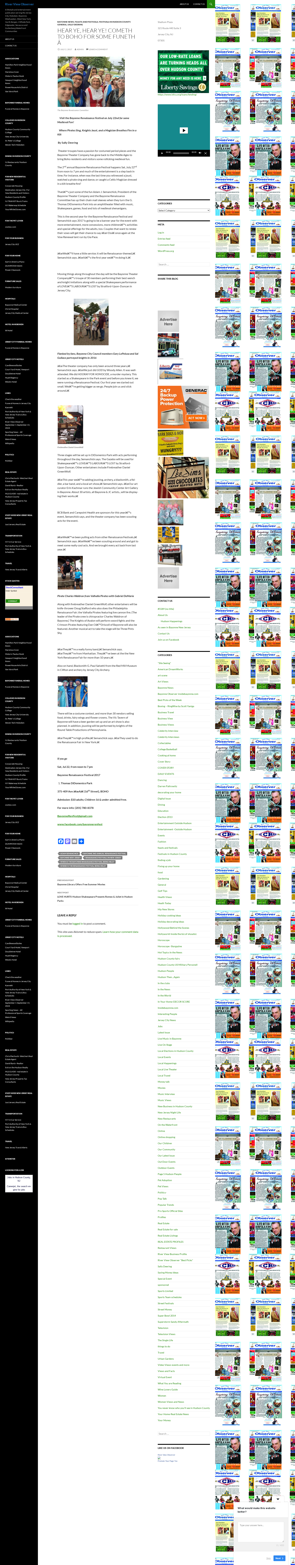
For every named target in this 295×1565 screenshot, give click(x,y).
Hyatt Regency (11, 377)
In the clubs (164, 983)
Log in (161, 232)
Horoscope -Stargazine (170, 946)
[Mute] (200, 153)
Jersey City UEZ (12, 244)
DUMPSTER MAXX (13, 266)
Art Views (163, 681)
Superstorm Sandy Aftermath (173, 1321)
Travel (161, 1352)
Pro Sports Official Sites (170, 1210)
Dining (161, 804)
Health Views (165, 897)
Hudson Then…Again (169, 977)
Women (162, 1395)
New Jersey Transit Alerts (16, 569)
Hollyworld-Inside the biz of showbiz (177, 933)
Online (161, 1130)
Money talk (164, 1081)
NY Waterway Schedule (15, 205)
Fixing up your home (168, 866)
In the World (164, 995)
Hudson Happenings (171, 621)
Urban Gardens (166, 1358)
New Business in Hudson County (175, 1106)
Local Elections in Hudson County (175, 1050)
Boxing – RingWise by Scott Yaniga (176, 706)
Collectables (164, 743)
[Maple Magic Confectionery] (170, 512)
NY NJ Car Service (13, 542)
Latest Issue (164, 1032)
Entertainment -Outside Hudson (175, 829)
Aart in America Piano (14, 261)
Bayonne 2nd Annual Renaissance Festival (104, 853)
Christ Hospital (11, 309)
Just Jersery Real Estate (15, 524)
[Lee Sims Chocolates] (183, 477)
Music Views (164, 1100)
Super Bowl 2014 (167, 1315)
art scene (162, 675)
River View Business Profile (172, 1254)
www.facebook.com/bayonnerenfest (79, 824)
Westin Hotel (11, 381)
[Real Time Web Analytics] (12, 619)
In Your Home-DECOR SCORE (174, 1001)
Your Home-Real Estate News (173, 1414)
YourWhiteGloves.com (15, 209)
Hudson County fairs (169, 958)
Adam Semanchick (69, 853)
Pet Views (163, 1186)
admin (80, 49)
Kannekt (9, 407)
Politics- (162, 1192)
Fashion (162, 841)
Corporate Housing (13, 186)
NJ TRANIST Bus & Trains (16, 201)
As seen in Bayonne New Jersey (174, 627)
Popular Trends (166, 1204)
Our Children (165, 1143)
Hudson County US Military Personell (178, 964)
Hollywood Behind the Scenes (173, 927)
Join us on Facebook (168, 639)
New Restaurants (167, 1118)
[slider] (181, 153)
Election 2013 (165, 817)
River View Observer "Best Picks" (175, 1260)
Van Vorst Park (11, 91)
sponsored (163, 1284)
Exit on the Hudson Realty (16, 489)
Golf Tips (162, 890)
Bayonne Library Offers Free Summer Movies (81, 882)
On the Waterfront (167, 1124)
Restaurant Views (167, 1247)
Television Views (166, 1334)
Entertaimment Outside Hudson (175, 823)
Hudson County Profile (15, 197)
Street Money (165, 1309)
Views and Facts (166, 1371)
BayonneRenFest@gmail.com (74, 816)
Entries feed (164, 238)
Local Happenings (167, 1063)
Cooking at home (167, 755)
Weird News (10, 439)
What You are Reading (169, 1383)
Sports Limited (165, 1291)
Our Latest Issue (166, 1155)
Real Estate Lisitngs (168, 1235)
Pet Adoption (165, 1180)
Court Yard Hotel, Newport (17, 369)
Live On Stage (165, 1044)
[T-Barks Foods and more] (170, 442)
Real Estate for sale (168, 1229)
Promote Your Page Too (167, 1461)
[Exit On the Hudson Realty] (168, 345)
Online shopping (166, 1137)
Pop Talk (162, 1198)
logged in (77, 923)
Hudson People (166, 970)
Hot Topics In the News (170, 952)
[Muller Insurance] (168, 534)
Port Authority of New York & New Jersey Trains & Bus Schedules (18, 414)
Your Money (164, 1420)
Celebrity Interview (168, 730)
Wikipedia (9, 443)
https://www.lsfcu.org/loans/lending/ (177, 94)
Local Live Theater (167, 1069)
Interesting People (167, 1013)
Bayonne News (65, 22)
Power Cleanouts (12, 270)
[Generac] (183, 406)
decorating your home (169, 792)
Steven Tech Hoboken (14, 144)
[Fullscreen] (205, 153)
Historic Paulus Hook (14, 76)
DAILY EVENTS (166, 773)
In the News (164, 989)
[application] (184, 130)
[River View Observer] (159, 1457)
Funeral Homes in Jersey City (18, 403)
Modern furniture (13, 287)
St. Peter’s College (13, 140)
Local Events (164, 1057)
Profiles (162, 1217)
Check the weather (13, 399)
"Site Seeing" (164, 663)
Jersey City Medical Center (17, 313)
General (62, 24)
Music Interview (166, 1094)
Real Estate (163, 1223)
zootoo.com (10, 227)
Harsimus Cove (12, 72)
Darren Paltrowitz (167, 786)
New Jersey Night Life (169, 1112)
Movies (161, 1087)
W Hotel (8, 330)
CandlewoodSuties (13, 365)
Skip (268, 1558)
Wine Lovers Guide (168, 1389)
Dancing (162, 780)
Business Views (166, 724)
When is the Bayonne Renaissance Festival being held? (87, 862)
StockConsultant (14, 587)
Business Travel (166, 712)
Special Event (165, 1278)
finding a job (164, 860)
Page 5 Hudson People (169, 1174)
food (160, 872)
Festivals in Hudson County (114, 22)
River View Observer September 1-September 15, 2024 (17, 424)
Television (163, 1327)
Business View (165, 718)
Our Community (166, 1149)
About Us (184, 4)
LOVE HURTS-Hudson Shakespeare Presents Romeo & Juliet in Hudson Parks (95, 896)
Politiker (9, 460)
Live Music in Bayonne (169, 1038)
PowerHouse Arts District (16, 87)
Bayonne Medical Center (16, 305)
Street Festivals (166, 1303)
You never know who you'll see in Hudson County (184, 1407)
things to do (164, 1346)
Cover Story (164, 761)
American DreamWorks (170, 669)
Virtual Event (165, 1377)
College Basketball (167, 749)
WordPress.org (166, 250)
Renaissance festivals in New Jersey (103, 858)
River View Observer (19, 4)
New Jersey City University (17, 136)
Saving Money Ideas (168, 1272)
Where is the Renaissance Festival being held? (83, 866)
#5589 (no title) (166, 608)
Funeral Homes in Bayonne (17, 109)
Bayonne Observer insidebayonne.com (178, 693)
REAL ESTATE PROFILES (170, 1241)
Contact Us (199, 4)
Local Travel (164, 1075)
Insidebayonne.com (168, 1007)
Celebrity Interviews (168, 736)
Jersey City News (167, 1020)
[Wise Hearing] (170, 554)
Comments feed (166, 244)
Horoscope (164, 940)
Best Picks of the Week (170, 700)
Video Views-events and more (173, 1364)
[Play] (162, 153)
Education (163, 810)
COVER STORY (166, 767)
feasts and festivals (86, 22)
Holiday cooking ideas (169, 915)
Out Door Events (166, 1161)
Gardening (163, 878)
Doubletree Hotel (13, 373)
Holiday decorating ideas (171, 921)
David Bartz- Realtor (14, 485)
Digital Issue (164, 798)
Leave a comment (98, 49)
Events (161, 835)
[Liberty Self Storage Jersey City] (170, 371)
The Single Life (165, 1340)
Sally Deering (75, 24)
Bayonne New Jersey (70, 858)
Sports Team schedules (170, 1297)
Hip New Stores (166, 909)
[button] (184, 130)
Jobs (160, 1026)
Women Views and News (171, 1401)
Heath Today (164, 903)
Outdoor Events (166, 1167)
